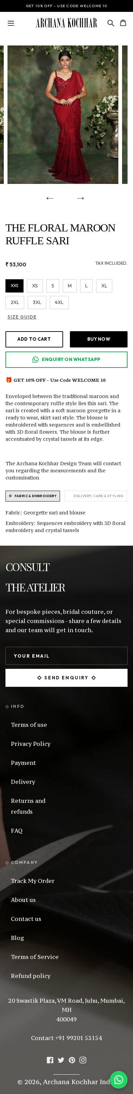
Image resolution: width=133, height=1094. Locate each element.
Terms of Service (35, 957)
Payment (23, 763)
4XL (59, 302)
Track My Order (33, 881)
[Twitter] (61, 1059)
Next (78, 194)
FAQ (17, 830)
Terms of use (29, 725)
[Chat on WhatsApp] (119, 1080)
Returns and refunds (28, 806)
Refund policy (30, 976)
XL (104, 286)
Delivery (23, 782)
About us (23, 900)
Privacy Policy (30, 744)
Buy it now (98, 339)
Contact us (26, 919)
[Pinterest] (72, 1059)
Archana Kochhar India (79, 1082)
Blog (17, 938)
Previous (47, 194)
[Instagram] (82, 1059)
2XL (15, 302)
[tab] (32, 496)
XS (35, 286)
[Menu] (11, 23)
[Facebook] (50, 1059)
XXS (14, 285)
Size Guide (22, 317)
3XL (37, 302)
